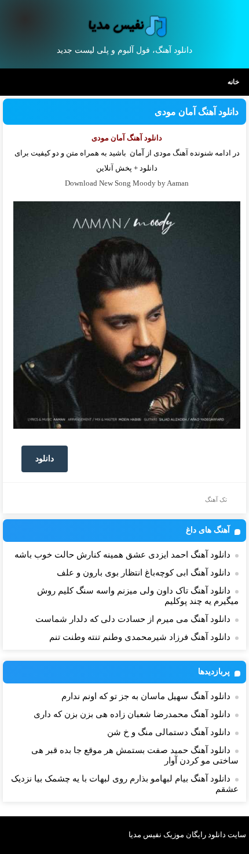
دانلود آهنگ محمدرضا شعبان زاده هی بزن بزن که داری (132, 714)
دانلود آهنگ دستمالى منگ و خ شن (168, 732)
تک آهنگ (216, 499)
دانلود (44, 458)
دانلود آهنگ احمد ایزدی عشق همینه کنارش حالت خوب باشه (122, 554)
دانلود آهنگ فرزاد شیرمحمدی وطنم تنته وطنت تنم (139, 637)
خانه (233, 82)
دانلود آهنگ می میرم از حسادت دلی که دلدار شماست (132, 619)
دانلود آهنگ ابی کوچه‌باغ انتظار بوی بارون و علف (143, 572)
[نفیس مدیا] (124, 26)
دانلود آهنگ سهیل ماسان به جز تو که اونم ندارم (145, 696)
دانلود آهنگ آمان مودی (197, 112)
